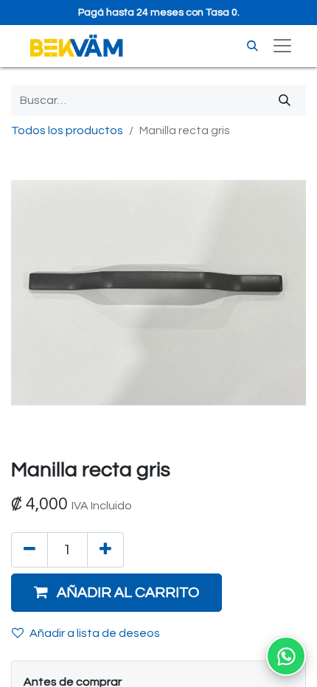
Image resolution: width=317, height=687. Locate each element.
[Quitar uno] (29, 550)
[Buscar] (252, 46)
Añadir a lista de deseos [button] (94, 633)
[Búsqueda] (284, 100)
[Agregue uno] (105, 550)
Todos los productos (67, 130)
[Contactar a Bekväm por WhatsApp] (286, 656)
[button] (116, 592)
